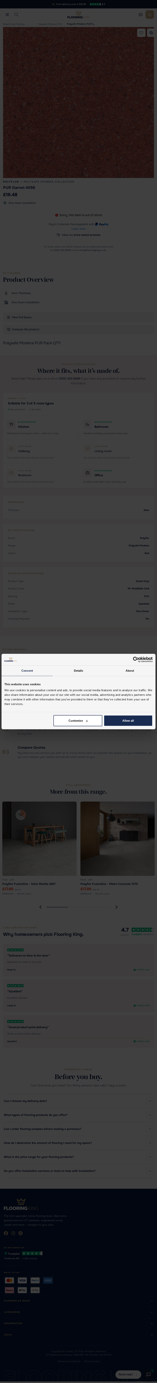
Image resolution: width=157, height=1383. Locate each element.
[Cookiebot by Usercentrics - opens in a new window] (136, 659)
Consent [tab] (27, 670)
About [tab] (130, 670)
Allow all (128, 720)
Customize (76, 720)
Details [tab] (78, 670)
